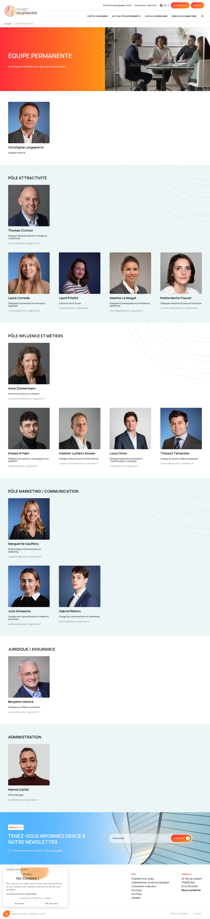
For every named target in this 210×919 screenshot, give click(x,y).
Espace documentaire (184, 16)
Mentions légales (179, 913)
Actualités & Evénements (126, 16)
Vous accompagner (156, 16)
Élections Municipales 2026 (117, 5)
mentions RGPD (56, 850)
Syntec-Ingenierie (97, 16)
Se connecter (180, 5)
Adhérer (197, 5)
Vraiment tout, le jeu (142, 878)
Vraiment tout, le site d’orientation (150, 882)
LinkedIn (136, 898)
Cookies (197, 913)
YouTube (136, 894)
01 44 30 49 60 (190, 886)
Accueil (8, 23)
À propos (136, 890)
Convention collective (145, 5)
